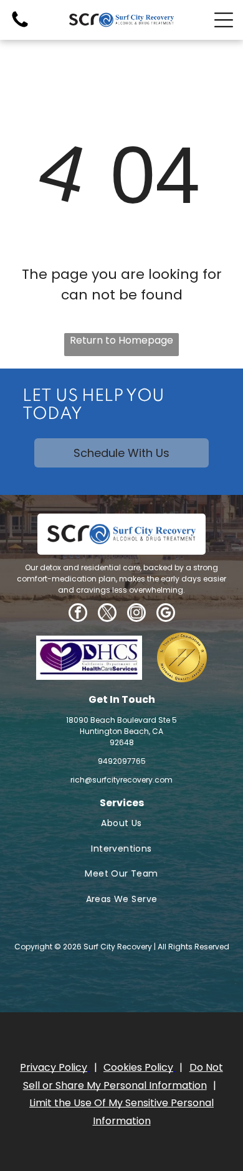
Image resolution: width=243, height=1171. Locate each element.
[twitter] (107, 614)
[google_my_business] (165, 614)
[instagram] (136, 614)
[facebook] (78, 614)
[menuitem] (121, 823)
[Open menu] (223, 20)
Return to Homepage (121, 340)
